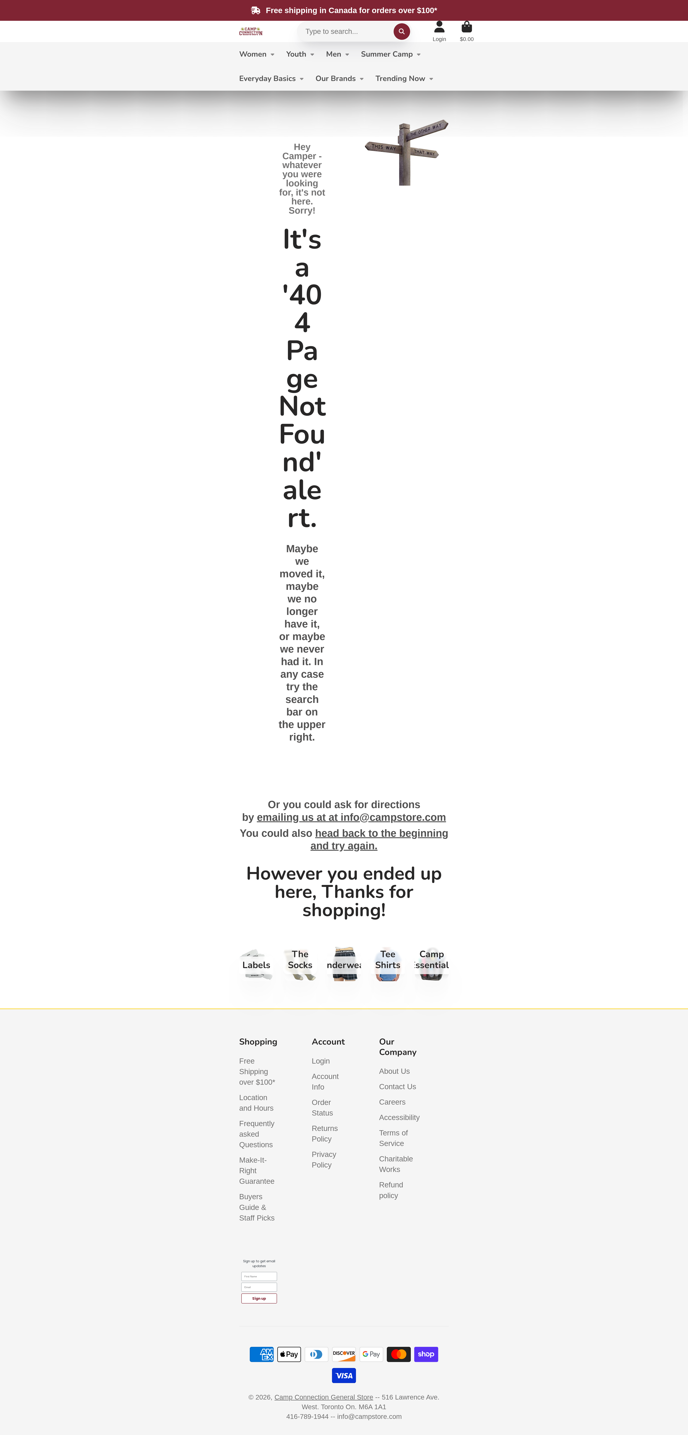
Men (333, 54)
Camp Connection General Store (323, 1397)
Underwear (344, 964)
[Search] (402, 31)
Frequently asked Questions (256, 1134)
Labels (256, 964)
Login (321, 1061)
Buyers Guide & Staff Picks (257, 1207)
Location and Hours (256, 1102)
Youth (296, 54)
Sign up (259, 1298)
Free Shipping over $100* (257, 1071)
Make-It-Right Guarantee (256, 1170)
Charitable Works (396, 1164)
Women (253, 54)
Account (439, 31)
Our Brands (336, 78)
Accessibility (399, 1117)
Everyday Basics (267, 78)
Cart (467, 31)
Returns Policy (325, 1133)
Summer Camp (387, 54)
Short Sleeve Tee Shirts (388, 964)
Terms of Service (393, 1138)
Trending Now (400, 78)
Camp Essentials (432, 964)
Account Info (325, 1081)
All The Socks (300, 964)
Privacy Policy (324, 1159)
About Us (394, 1071)
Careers (392, 1102)
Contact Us (397, 1086)
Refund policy (391, 1190)
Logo (250, 31)
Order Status (322, 1107)
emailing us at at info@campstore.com (351, 817)
